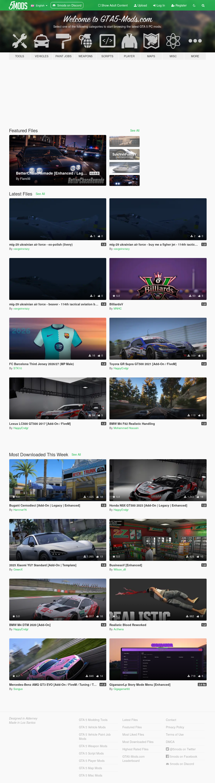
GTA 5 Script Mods (91, 753)
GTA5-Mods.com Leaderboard (133, 758)
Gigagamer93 (122, 689)
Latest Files (130, 720)
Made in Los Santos (22, 722)
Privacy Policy (175, 727)
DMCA (170, 742)
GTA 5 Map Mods (90, 768)
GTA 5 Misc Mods (90, 775)
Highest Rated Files (135, 749)
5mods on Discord (181, 764)
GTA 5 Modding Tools (93, 720)
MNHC (118, 308)
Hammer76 (20, 510)
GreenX (18, 569)
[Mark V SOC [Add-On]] (124, 167)
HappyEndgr (121, 368)
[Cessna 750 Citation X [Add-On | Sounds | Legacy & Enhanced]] (124, 141)
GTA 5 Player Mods (92, 760)
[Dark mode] (194, 5)
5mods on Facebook (183, 756)
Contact (171, 720)
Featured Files (132, 727)
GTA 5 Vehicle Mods (92, 727)
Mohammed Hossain (126, 428)
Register (181, 5)
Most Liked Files (133, 734)
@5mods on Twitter (182, 749)
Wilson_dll (120, 569)
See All (134, 130)
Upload (142, 5)
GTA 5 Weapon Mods (93, 746)
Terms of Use (175, 734)
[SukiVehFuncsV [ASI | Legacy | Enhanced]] (124, 154)
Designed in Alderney (23, 718)
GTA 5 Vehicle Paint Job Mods (95, 736)
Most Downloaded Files (137, 742)
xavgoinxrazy (21, 249)
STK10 (17, 368)
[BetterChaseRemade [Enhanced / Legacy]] (124, 180)
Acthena (119, 629)
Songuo (18, 689)
